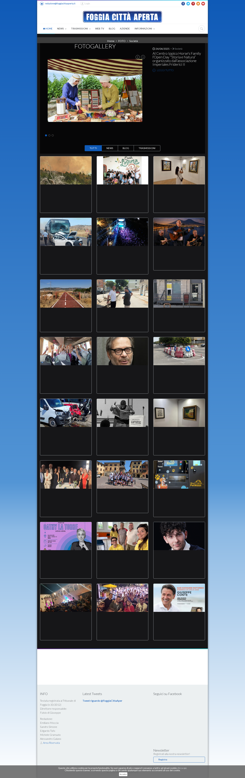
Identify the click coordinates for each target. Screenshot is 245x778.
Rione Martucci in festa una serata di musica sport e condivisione (122, 620)
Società (178, 48)
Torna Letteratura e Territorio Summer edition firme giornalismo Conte (179, 620)
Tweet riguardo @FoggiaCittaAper (102, 700)
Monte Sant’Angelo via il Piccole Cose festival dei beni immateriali (179, 252)
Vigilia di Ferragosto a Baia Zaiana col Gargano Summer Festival (122, 254)
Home (110, 40)
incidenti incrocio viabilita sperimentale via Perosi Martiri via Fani (179, 373)
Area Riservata (51, 742)
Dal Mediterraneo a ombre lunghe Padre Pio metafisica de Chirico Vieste (179, 192)
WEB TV (99, 28)
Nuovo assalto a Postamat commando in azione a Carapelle (179, 314)
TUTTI (93, 148)
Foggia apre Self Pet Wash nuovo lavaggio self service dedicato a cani (179, 497)
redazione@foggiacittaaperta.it (60, 3)
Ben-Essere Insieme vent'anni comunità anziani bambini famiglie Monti (65, 373)
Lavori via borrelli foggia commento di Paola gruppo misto (123, 314)
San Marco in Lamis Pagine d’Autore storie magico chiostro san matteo (66, 620)
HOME (48, 28)
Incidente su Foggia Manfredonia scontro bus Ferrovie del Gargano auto (66, 254)
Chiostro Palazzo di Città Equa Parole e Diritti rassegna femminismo (66, 558)
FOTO (122, 40)
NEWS (60, 28)
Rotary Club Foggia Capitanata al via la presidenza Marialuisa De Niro (65, 497)
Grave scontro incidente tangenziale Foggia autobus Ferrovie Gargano (66, 435)
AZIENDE (125, 28)
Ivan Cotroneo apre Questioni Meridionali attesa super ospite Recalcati (122, 373)
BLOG (112, 28)
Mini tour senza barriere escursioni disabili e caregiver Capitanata (122, 192)
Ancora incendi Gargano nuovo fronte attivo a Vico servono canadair (65, 192)
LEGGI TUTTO (165, 70)
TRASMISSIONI (79, 28)
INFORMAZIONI (143, 28)
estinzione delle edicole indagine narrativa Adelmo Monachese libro (123, 435)
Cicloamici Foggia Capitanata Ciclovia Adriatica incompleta (66, 314)
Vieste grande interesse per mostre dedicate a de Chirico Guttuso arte (179, 435)
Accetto (123, 774)
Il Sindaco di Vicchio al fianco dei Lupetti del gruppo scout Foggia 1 (123, 495)
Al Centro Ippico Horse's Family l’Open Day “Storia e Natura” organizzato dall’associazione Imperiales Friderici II (176, 59)
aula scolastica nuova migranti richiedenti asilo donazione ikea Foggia (122, 558)
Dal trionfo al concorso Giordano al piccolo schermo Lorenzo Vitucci (179, 558)
